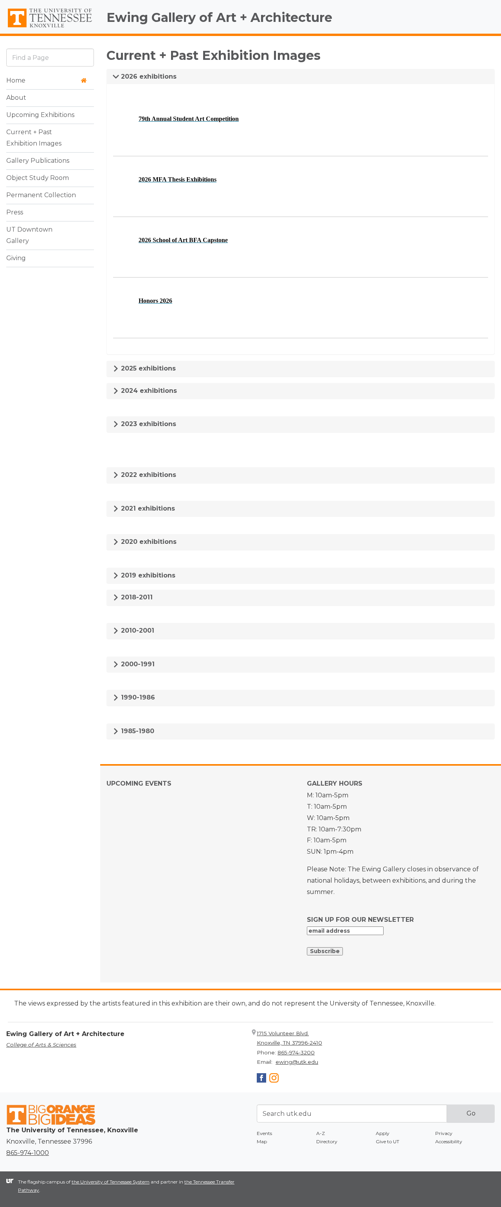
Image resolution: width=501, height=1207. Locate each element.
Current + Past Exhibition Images (33, 137)
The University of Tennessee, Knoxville (50, 27)
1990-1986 (137, 697)
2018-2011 (136, 597)
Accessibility (448, 1141)
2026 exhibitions (148, 76)
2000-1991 (137, 664)
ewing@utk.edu (297, 1062)
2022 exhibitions (147, 474)
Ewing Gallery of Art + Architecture (219, 17)
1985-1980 (136, 731)
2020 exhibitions (148, 541)
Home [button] (15, 80)
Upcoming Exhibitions (40, 115)
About (16, 97)
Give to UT (387, 1141)
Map (262, 1141)
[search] (50, 57)
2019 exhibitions (147, 575)
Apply (382, 1133)
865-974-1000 (27, 1153)
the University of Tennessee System (111, 1182)
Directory (326, 1141)
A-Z (320, 1133)
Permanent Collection (41, 195)
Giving (16, 258)
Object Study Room (37, 178)
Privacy (443, 1133)
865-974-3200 (296, 1052)
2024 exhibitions (148, 390)
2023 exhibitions (147, 424)
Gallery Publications (37, 160)
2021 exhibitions (147, 508)
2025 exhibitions (147, 368)
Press (14, 212)
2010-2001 (136, 630)
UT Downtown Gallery (29, 235)
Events (264, 1133)
